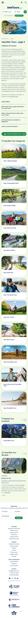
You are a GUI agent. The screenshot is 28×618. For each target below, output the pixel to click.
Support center (14, 554)
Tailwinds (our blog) (14, 544)
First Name (4, 511)
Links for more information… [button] (10, 126)
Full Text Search (9, 15)
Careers (14, 548)
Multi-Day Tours (5, 38)
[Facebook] (12, 578)
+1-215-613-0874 (14, 573)
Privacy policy (14, 552)
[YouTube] (9, 578)
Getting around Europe (14, 528)
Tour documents (14, 565)
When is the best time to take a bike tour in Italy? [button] (12, 114)
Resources (14, 534)
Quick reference (14, 561)
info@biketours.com (14, 571)
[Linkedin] (17, 578)
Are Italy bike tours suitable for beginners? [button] (11, 120)
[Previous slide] (22, 420)
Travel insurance (14, 537)
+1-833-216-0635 (14, 575)
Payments (14, 563)
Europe (12, 38)
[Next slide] (25, 420)
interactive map (14, 96)
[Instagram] (15, 578)
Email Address (5, 516)
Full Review (7, 492)
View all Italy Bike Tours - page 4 (17, 134)
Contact (14, 550)
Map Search (20, 15)
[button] (3, 2)
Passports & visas (14, 539)
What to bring (14, 530)
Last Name (17, 511)
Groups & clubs (14, 546)
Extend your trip (14, 532)
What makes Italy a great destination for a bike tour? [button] (13, 107)
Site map (14, 556)
